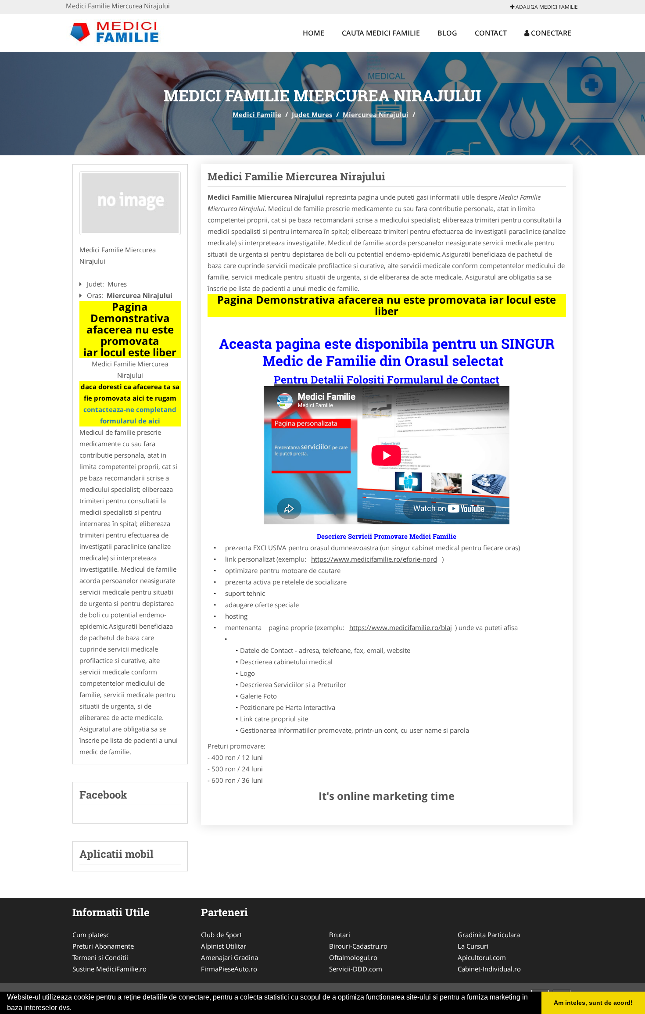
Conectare (550, 33)
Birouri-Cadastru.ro (358, 946)
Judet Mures (312, 114)
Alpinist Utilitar (223, 946)
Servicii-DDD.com (355, 968)
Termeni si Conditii (100, 957)
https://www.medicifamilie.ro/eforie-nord (374, 559)
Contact (491, 33)
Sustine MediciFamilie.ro (109, 968)
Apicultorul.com (482, 957)
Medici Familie (257, 114)
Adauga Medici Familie (546, 7)
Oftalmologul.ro (353, 957)
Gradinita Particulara (489, 934)
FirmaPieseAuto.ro (229, 968)
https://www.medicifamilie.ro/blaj (400, 627)
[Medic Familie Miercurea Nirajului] (130, 203)
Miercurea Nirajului (375, 114)
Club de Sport (221, 934)
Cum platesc (90, 934)
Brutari (339, 934)
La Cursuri (473, 946)
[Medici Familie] (123, 31)
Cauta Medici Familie (381, 33)
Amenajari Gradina (229, 957)
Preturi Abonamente (103, 946)
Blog (447, 33)
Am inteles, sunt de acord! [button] (593, 1002)
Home (313, 33)
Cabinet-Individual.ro (489, 968)
